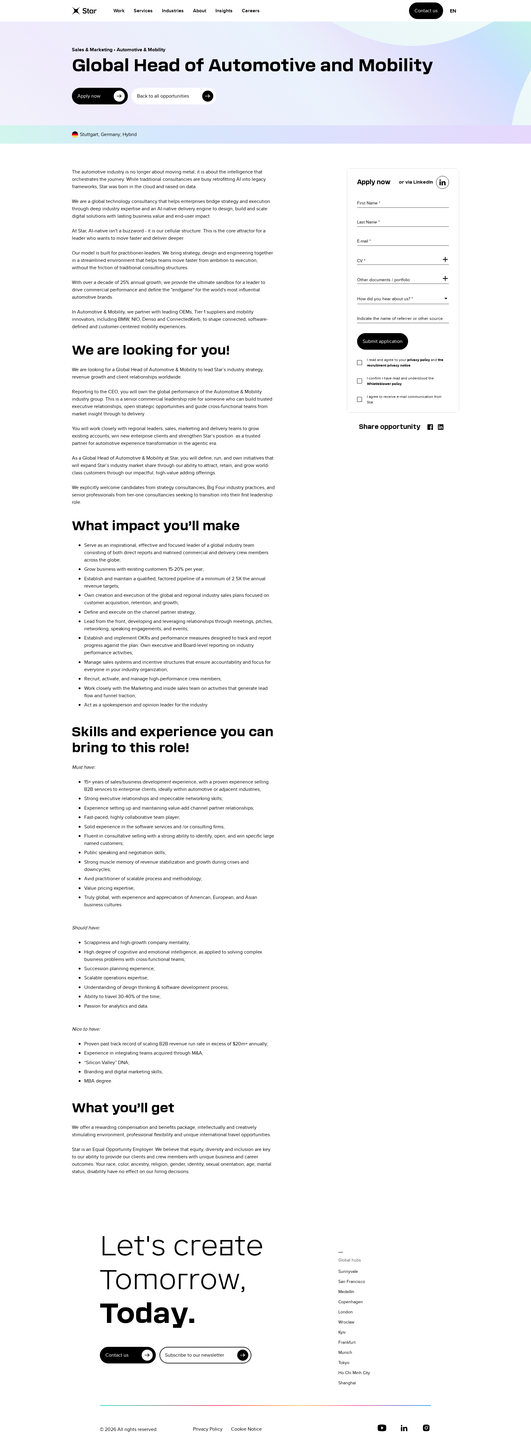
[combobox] (357, 298)
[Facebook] (430, 427)
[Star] (84, 10)
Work (118, 10)
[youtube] (382, 1428)
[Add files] (445, 260)
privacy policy (418, 360)
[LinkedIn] (440, 427)
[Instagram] (426, 1428)
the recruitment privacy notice (405, 362)
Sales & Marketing (92, 49)
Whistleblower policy (384, 384)
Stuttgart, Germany (100, 134)
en (453, 10)
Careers (251, 10)
